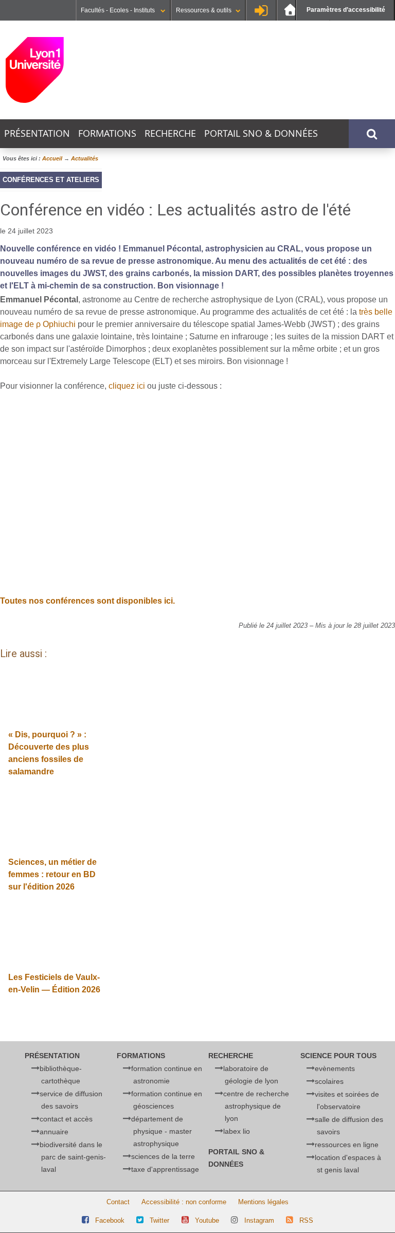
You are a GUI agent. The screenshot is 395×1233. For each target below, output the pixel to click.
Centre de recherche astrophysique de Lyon (256, 1106)
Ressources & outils (203, 10)
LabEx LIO (236, 1131)
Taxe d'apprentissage (165, 1169)
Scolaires (329, 1081)
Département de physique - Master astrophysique (161, 1131)
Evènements (335, 1068)
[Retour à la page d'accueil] (71, 70)
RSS (306, 1220)
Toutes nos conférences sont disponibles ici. (87, 600)
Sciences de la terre (163, 1156)
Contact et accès (66, 1119)
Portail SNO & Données (261, 133)
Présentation (37, 133)
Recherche (170, 133)
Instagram (259, 1220)
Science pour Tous (338, 1055)
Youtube (207, 1220)
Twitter (159, 1220)
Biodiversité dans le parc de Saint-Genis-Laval (73, 1156)
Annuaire (54, 1132)
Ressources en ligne (347, 1144)
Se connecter (261, 10)
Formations (107, 133)
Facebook (109, 1220)
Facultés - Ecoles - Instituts (118, 10)
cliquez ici (127, 386)
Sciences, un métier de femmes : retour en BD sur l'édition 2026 (52, 874)
